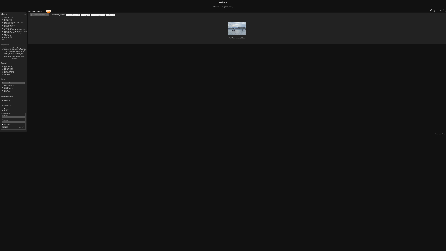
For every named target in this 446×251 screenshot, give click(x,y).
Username (5, 115)
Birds (6, 19)
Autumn (6, 37)
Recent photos (8, 69)
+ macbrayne (97, 15)
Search (6, 87)
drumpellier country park (10, 50)
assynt (6, 53)
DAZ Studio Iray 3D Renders (13, 29)
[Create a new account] (19, 127)
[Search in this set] (431, 10)
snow (18, 51)
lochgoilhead (14, 58)
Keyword (38, 11)
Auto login (6, 124)
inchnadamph (19, 53)
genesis (22, 48)
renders (5, 48)
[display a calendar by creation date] (444, 10)
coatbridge (22, 50)
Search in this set (41, 15)
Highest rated (8, 68)
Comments (7, 88)
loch (5, 51)
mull (48, 11)
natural (11, 53)
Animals (6, 35)
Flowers (6, 20)
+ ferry (85, 15)
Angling (6, 17)
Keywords (7, 85)
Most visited (8, 66)
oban (13, 55)
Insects (6, 26)
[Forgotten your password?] (23, 127)
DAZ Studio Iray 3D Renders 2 (13, 31)
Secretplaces (8, 25)
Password (5, 120)
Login (6, 110)
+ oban (110, 15)
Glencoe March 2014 (11, 32)
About (6, 90)
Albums (4, 14)
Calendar (7, 74)
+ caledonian (73, 15)
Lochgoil (7, 23)
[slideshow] (440, 10)
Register (7, 109)
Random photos (9, 72)
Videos (6, 28)
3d (13, 48)
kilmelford (8, 55)
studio (17, 48)
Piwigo (444, 134)
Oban (6, 34)
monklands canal (9, 57)
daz (10, 48)
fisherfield (19, 55)
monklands (11, 51)
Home (30, 11)
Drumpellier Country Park (12, 22)
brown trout (20, 57)
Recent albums (9, 71)
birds (22, 51)
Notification (7, 91)
